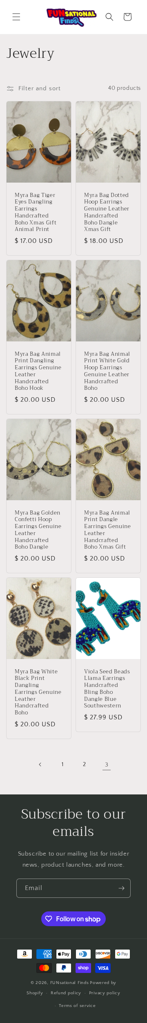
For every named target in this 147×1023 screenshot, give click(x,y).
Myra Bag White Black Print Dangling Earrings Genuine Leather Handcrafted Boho (38, 692)
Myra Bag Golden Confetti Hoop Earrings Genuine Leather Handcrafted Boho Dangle (38, 530)
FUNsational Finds (69, 982)
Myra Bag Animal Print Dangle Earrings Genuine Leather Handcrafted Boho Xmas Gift (107, 530)
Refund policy (66, 993)
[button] (16, 17)
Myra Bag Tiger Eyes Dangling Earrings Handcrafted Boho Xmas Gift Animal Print (35, 212)
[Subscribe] (121, 888)
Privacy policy (104, 993)
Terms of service (77, 1005)
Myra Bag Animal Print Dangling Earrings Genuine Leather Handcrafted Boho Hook (38, 371)
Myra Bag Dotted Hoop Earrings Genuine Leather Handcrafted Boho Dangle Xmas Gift (106, 212)
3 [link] (107, 764)
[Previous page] (40, 764)
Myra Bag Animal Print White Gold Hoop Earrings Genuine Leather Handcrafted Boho (107, 371)
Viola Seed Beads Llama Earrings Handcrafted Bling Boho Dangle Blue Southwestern (107, 689)
